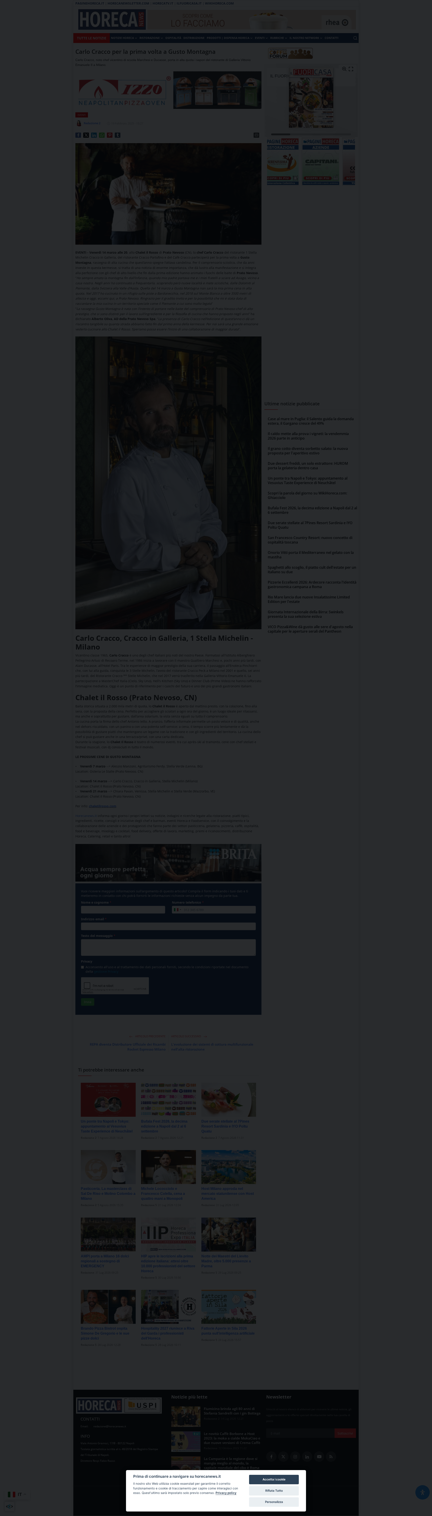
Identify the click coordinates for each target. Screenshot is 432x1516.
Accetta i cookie (274, 1479)
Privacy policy (226, 1493)
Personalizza (274, 1502)
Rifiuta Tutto (274, 1490)
